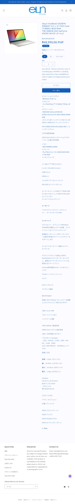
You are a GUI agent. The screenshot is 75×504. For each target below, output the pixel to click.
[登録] (35, 486)
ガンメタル (60, 57)
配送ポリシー (54, 499)
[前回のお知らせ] (4, 2)
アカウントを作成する (11, 471)
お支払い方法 (9, 463)
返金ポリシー (27, 499)
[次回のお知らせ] (71, 2)
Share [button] (45, 428)
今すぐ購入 (56, 90)
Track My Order (9, 459)
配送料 (44, 50)
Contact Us (8, 467)
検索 (6, 451)
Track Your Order (10, 476)
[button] (4, 10)
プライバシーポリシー (11, 455)
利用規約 (47, 499)
